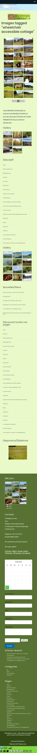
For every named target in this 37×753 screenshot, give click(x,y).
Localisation (5, 395)
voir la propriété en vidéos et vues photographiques (14, 243)
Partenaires (5, 218)
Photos (4, 222)
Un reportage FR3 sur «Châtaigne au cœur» (12, 308)
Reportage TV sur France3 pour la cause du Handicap (14, 304)
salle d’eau (5, 230)
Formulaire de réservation (8, 193)
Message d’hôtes (6, 296)
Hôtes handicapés (11, 673)
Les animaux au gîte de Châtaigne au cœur (12, 206)
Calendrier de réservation (8, 346)
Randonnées (9, 675)
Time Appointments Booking (9, 234)
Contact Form (6, 185)
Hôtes (8, 671)
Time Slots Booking (7, 238)
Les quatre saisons (7, 210)
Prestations (5, 416)
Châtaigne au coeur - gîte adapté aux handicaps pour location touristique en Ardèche (19, 734)
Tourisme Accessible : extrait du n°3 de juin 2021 (13, 292)
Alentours (5, 333)
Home (4, 164)
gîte (8, 669)
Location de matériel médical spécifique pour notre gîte (15, 214)
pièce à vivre (5, 226)
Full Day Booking (6, 197)
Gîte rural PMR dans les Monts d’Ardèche (12, 201)
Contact (4, 358)
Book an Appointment (7, 169)
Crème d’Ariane (6, 189)
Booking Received (7, 173)
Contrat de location (7, 366)
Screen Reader (5, 748)
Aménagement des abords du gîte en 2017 (12, 300)
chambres (5, 177)
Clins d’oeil (5, 181)
